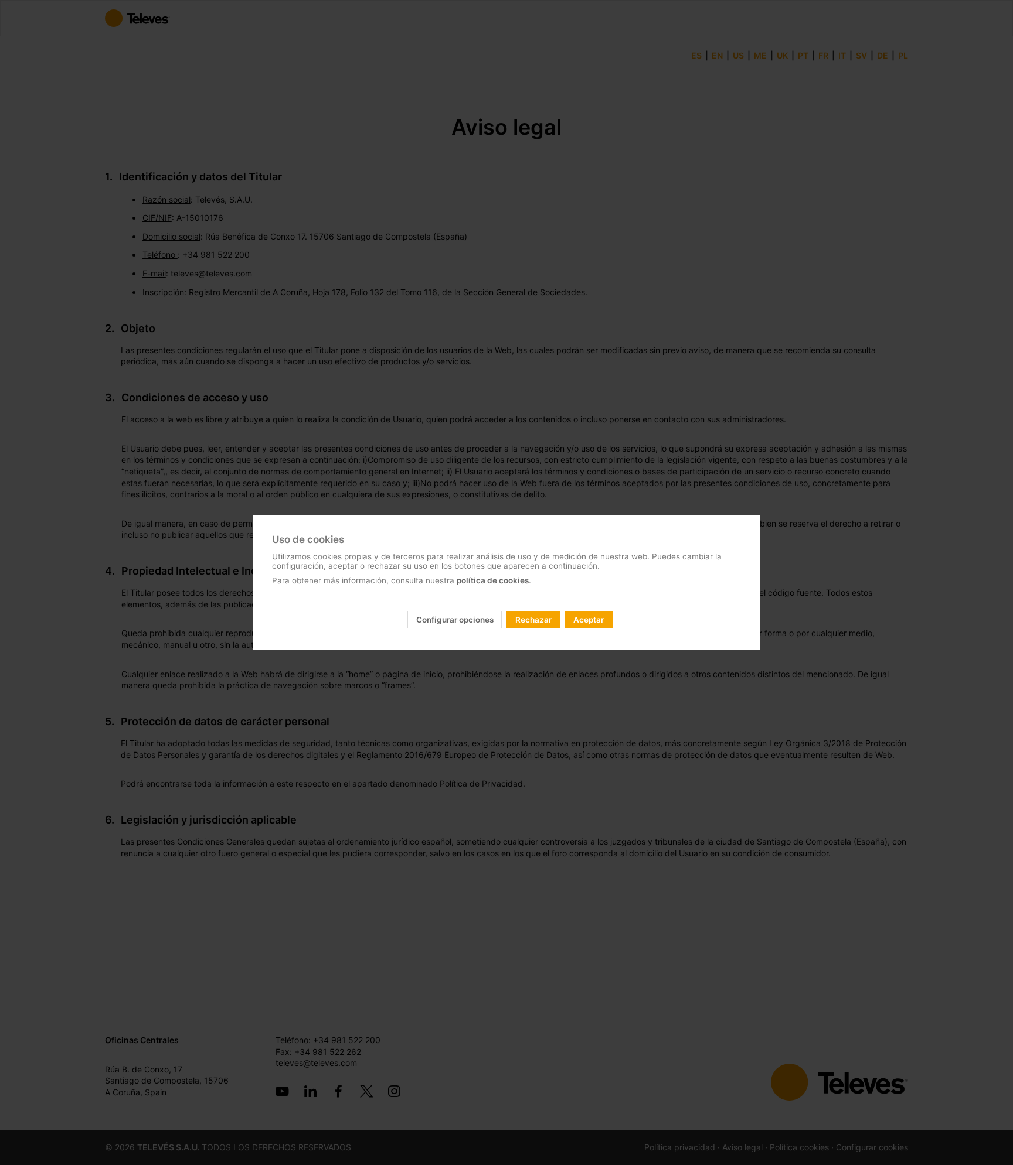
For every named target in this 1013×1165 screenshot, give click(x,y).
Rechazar (533, 619)
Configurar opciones (455, 619)
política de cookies (493, 580)
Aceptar (588, 619)
